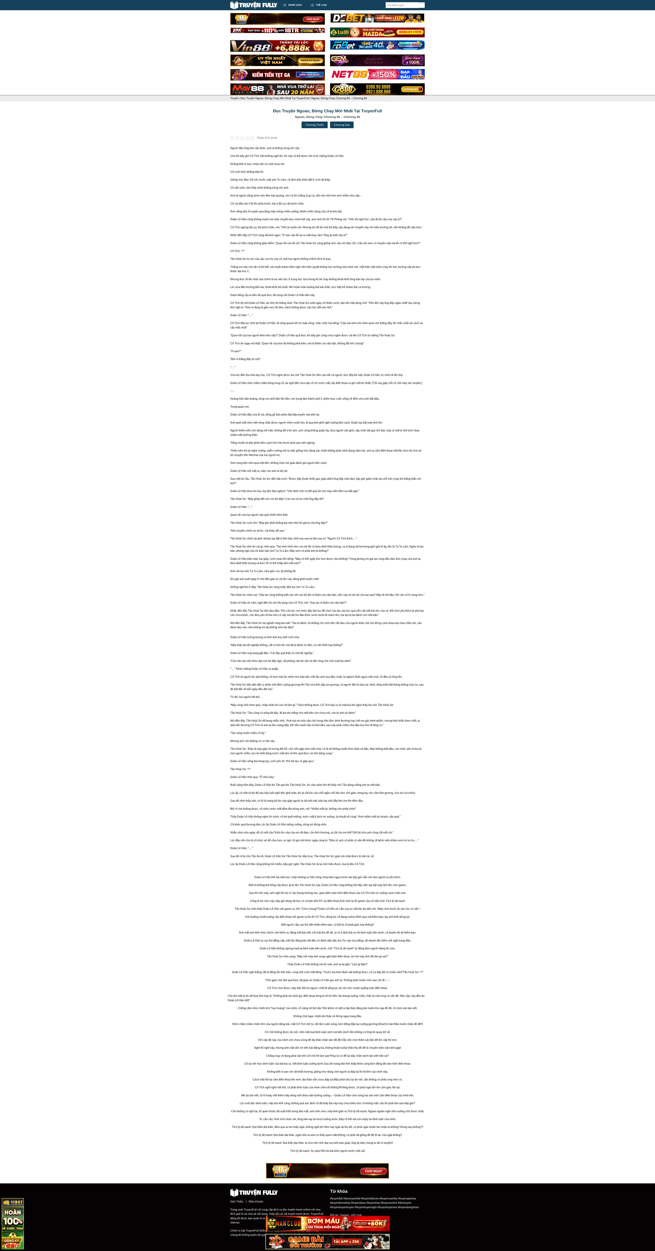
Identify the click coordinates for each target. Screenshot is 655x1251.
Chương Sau (342, 124)
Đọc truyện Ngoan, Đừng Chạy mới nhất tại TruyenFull (275, 98)
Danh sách (295, 5)
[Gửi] (422, 5)
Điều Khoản (256, 1201)
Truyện (234, 98)
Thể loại (321, 5)
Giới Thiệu (236, 1201)
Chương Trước (314, 124)
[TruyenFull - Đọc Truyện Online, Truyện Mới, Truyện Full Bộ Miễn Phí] (253, 5)
